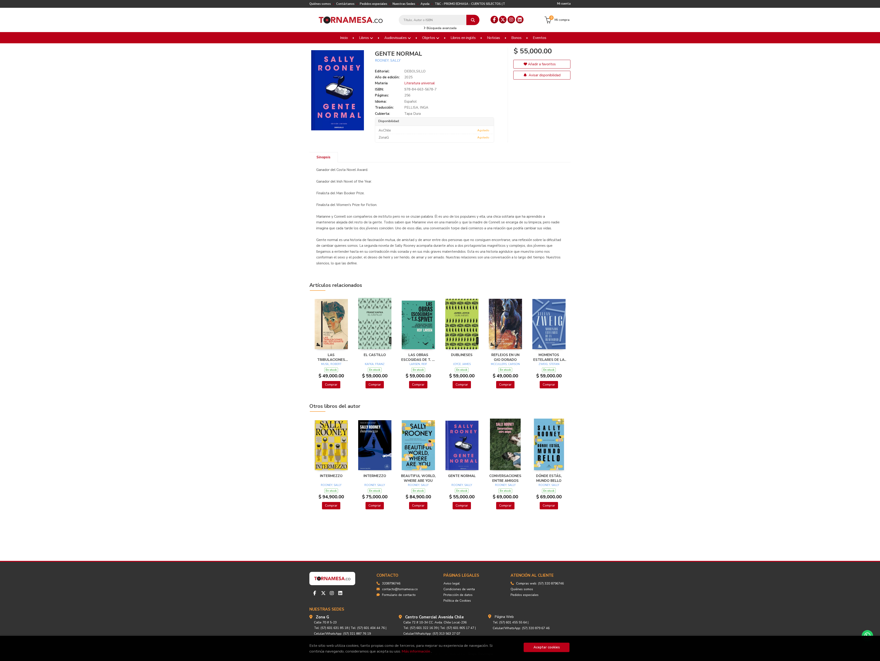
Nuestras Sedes (404, 4)
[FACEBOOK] (494, 19)
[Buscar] (472, 20)
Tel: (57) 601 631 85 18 (331, 628)
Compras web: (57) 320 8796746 (540, 583)
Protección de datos (458, 595)
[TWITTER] (503, 19)
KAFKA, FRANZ (375, 364)
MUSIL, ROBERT (331, 364)
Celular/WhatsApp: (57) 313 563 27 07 (431, 633)
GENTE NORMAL (462, 476)
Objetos (429, 37)
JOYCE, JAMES (462, 364)
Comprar (331, 384)
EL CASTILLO (375, 355)
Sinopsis (323, 157)
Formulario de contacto (399, 595)
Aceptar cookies (547, 647)
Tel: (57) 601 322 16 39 (420, 628)
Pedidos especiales (373, 4)
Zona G (322, 617)
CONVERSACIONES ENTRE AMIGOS (505, 478)
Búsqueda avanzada (441, 28)
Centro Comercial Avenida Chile (434, 617)
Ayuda (425, 4)
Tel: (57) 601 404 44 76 (368, 628)
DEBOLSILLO (415, 71)
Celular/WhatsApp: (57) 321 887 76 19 (342, 633)
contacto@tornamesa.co (400, 589)
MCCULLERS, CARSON (505, 364)
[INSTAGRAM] (511, 19)
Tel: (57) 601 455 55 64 (510, 622)
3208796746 (391, 583)
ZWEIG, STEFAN (549, 364)
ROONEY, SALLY (388, 60)
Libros (364, 37)
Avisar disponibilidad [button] (544, 75)
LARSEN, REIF (418, 364)
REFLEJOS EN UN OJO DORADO (505, 357)
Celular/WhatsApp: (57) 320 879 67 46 (521, 628)
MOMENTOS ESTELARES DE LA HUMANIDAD (548, 357)
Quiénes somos (320, 4)
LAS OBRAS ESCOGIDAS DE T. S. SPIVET (418, 357)
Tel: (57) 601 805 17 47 (457, 628)
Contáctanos (345, 4)
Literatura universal (419, 83)
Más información (416, 651)
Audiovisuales (396, 37)
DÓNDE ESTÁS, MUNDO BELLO (549, 478)
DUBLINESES (462, 355)
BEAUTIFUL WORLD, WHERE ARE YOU (418, 478)
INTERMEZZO (331, 476)
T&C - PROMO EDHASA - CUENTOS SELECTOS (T (470, 4)
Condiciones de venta (459, 589)
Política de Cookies (457, 600)
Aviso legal (451, 583)
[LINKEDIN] (520, 19)
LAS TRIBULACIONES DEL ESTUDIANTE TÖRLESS (331, 357)
